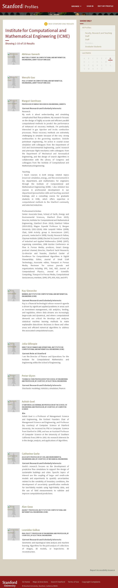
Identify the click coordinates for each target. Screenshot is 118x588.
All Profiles (86, 27)
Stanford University (10, 583)
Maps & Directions (40, 582)
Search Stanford (58, 582)
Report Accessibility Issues (102, 570)
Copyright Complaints (91, 582)
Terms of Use (73, 582)
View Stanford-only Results (61, 23)
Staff (87, 39)
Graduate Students (93, 46)
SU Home (26, 582)
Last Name (86, 53)
